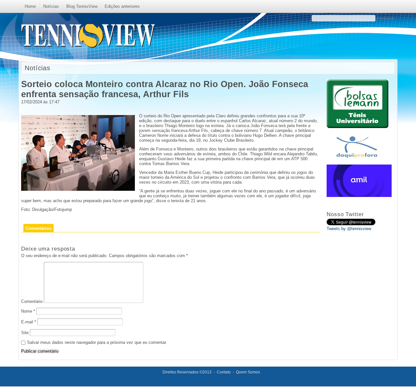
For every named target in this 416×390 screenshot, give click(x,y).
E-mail (28, 321)
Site (25, 332)
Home (30, 6)
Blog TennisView (82, 6)
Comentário (32, 301)
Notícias (51, 6)
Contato (224, 372)
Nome (28, 311)
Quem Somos (248, 372)
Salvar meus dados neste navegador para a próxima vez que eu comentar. (97, 342)
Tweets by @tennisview (349, 228)
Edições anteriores (122, 6)
